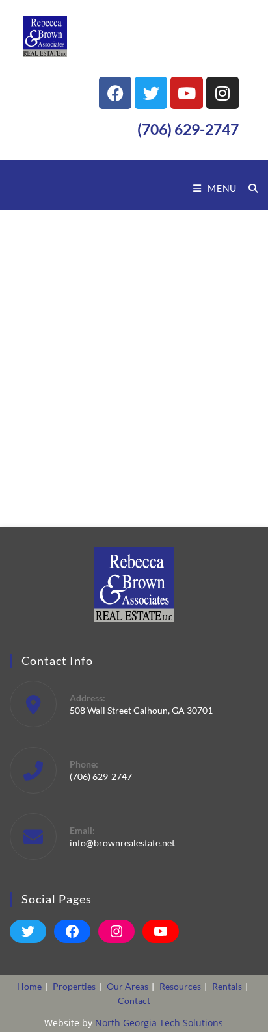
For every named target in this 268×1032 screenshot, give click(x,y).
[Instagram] (222, 93)
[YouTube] (160, 931)
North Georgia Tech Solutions (159, 1022)
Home (29, 986)
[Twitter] (151, 93)
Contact (134, 1000)
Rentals (227, 986)
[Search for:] (248, 188)
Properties (74, 986)
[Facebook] (115, 93)
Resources (180, 986)
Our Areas (127, 986)
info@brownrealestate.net (122, 842)
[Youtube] (186, 93)
